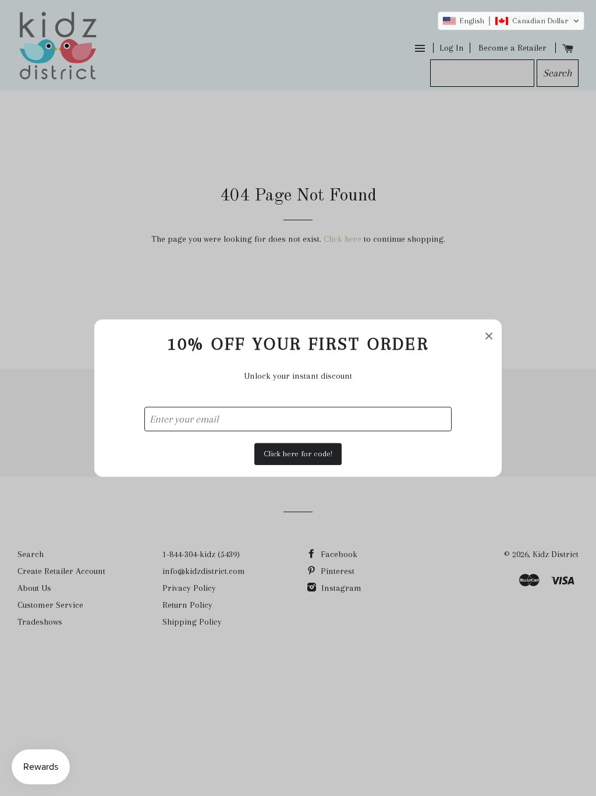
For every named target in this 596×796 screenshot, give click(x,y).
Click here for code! (298, 453)
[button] (511, 21)
